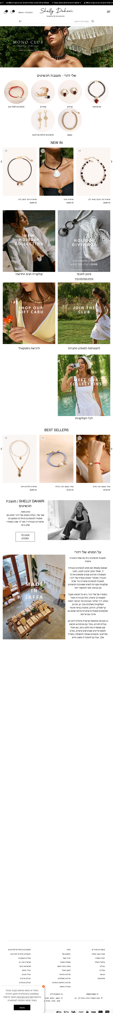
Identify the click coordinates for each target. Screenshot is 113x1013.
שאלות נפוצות (65, 962)
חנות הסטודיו (100, 958)
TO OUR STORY (25, 537)
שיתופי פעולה (100, 962)
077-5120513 (55, 994)
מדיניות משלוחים (64, 978)
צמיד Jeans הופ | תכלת (64, 486)
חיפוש (20, 21)
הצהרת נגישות (65, 986)
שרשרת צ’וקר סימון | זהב (27, 199)
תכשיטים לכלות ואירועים (43, 134)
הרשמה (21, 12)
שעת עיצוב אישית (98, 954)
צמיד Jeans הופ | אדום (101, 486)
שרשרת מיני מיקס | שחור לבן (99, 199)
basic (70, 134)
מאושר (22, 1007)
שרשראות (97, 106)
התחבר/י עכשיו (18, 977)
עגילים (70, 106)
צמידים (43, 106)
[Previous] (111, 161)
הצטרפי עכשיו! (27, 969)
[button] (79, 151)
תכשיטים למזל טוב (16, 106)
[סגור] (43, 986)
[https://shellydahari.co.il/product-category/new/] (56, 46)
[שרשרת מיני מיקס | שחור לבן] (93, 172)
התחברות (29, 12)
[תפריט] (108, 11)
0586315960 (91, 994)
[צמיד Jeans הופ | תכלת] (56, 459)
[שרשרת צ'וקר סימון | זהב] (20, 172)
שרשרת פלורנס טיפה (29, 486)
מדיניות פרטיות (65, 974)
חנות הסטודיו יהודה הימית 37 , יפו (87, 998)
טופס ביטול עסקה (64, 966)
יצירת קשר (67, 958)
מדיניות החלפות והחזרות (61, 982)
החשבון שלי (66, 954)
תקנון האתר (66, 970)
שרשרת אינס (68, 199)
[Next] (1, 161)
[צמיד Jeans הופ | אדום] (93, 459)
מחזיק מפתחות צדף (84, 279)
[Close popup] (8, 942)
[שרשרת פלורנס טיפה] (20, 459)
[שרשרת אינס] (56, 172)
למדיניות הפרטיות (25, 997)
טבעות (102, 974)
